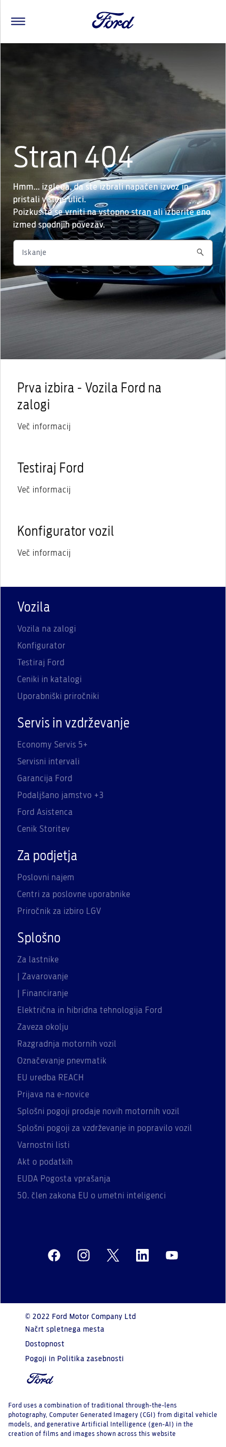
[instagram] (83, 1255)
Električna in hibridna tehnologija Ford (89, 1010)
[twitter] (113, 1255)
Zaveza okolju (43, 1027)
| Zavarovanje (42, 976)
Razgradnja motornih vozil (67, 1044)
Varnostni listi (43, 1145)
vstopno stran (125, 212)
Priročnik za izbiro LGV (59, 911)
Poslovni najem (46, 877)
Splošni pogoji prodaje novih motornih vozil (98, 1111)
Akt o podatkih (45, 1162)
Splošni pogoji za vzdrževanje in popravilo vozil (104, 1128)
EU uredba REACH (50, 1078)
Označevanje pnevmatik (62, 1061)
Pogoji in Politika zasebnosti (74, 1359)
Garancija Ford (45, 778)
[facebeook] (54, 1255)
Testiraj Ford (41, 662)
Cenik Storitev (43, 829)
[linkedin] (142, 1255)
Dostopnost (45, 1344)
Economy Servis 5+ (52, 745)
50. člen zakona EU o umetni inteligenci (91, 1196)
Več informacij (44, 426)
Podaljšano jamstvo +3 (60, 795)
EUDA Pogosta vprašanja (64, 1179)
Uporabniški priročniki (58, 696)
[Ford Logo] (113, 21)
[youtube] (172, 1255)
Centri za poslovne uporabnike (73, 894)
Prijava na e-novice (53, 1094)
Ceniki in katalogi (49, 679)
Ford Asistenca (45, 812)
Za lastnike (38, 960)
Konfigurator (41, 646)
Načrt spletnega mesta (65, 1329)
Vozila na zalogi (46, 629)
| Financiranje (42, 993)
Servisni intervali (48, 761)
